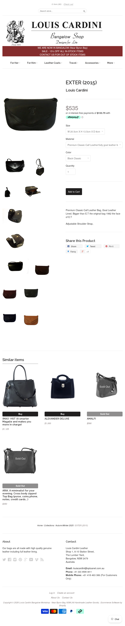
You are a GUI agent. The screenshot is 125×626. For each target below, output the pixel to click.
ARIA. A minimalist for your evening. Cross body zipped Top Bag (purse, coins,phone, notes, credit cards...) (20, 495)
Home (40, 525)
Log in (52, 593)
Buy (20, 413)
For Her (14, 63)
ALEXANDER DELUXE (57, 418)
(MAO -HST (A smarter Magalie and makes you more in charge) (16, 421)
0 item (57, 4)
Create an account (65, 593)
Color (68, 152)
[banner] (62, 32)
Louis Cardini (77, 90)
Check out (68, 4)
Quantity (70, 166)
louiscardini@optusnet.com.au (88, 568)
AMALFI (91, 418)
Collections (49, 525)
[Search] (84, 11)
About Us (55, 597)
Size (68, 125)
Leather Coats (52, 63)
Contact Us (67, 597)
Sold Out (104, 413)
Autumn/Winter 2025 (65, 525)
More (110, 63)
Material (70, 139)
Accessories (92, 63)
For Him (31, 63)
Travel (73, 63)
